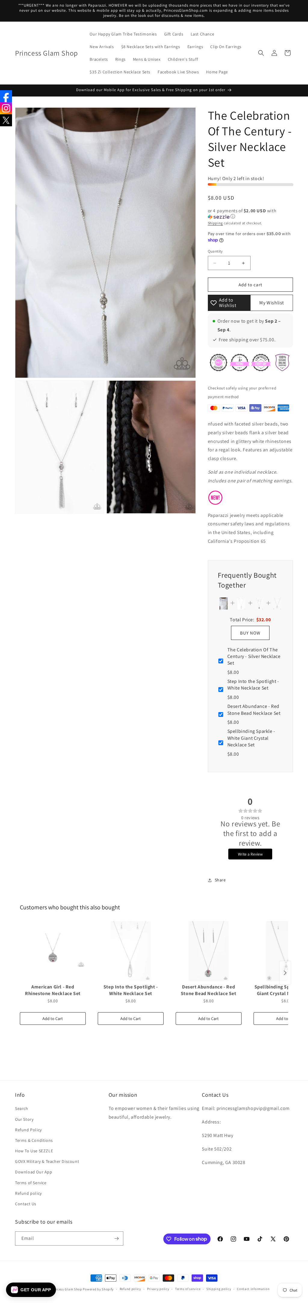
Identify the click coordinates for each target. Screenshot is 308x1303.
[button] (261, 53)
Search (21, 1108)
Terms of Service (31, 1182)
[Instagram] (6, 108)
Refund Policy (28, 1129)
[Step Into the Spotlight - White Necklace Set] (130, 951)
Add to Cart (52, 1018)
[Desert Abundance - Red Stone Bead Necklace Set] (208, 951)
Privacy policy (158, 1289)
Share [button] (220, 880)
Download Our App (33, 1172)
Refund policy (28, 1193)
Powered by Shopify (98, 1289)
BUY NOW (250, 633)
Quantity (215, 251)
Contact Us (25, 1203)
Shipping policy (218, 1289)
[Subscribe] (116, 1238)
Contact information (253, 1289)
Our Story (24, 1119)
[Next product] (285, 973)
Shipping (215, 223)
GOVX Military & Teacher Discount (47, 1161)
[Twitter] (6, 120)
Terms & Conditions (34, 1140)
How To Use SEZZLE (34, 1151)
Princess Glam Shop (66, 1289)
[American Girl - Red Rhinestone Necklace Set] (52, 951)
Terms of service (187, 1289)
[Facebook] (6, 96)
